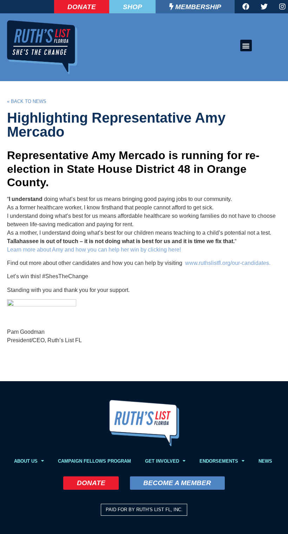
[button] (246, 45)
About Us (26, 461)
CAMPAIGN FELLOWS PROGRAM (94, 461)
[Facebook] (245, 6)
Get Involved (162, 461)
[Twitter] (264, 6)
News (265, 461)
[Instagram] (282, 6)
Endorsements (218, 461)
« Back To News (26, 101)
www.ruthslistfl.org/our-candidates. (227, 263)
